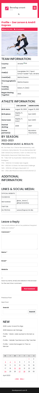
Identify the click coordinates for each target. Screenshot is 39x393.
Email (4, 261)
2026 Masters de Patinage (12, 330)
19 (15, 368)
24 (5, 371)
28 (24, 371)
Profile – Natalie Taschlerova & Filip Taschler (19, 340)
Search (6, 307)
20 (20, 368)
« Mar (17, 379)
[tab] (35, 7)
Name (4, 252)
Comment (6, 232)
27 (20, 371)
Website (4, 269)
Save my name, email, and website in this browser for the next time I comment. (19, 282)
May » (22, 379)
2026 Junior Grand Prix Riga (13, 326)
